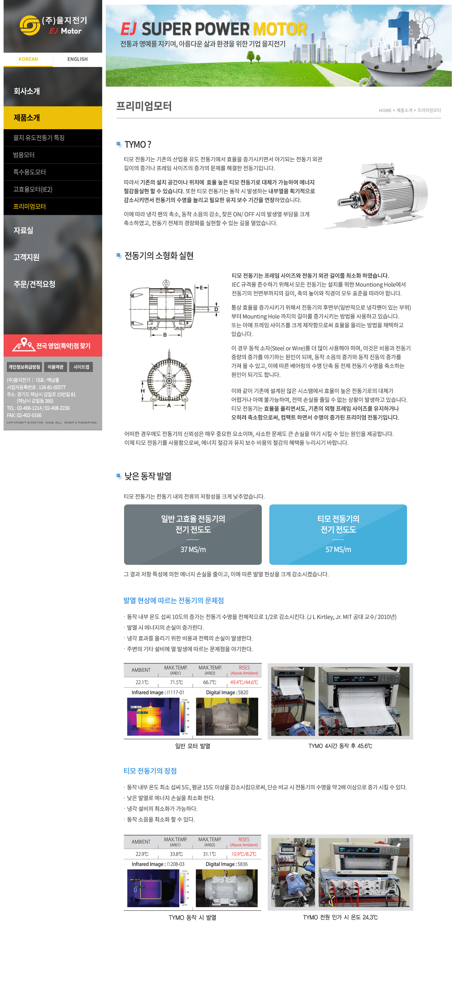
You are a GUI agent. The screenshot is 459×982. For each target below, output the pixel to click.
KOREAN (28, 59)
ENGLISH (77, 59)
